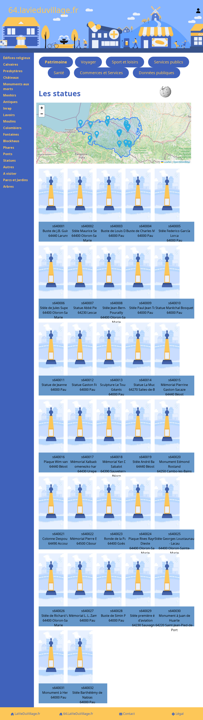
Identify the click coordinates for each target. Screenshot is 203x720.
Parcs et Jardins (15, 180)
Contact (128, 713)
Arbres (8, 186)
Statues (9, 160)
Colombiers (12, 128)
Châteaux (11, 77)
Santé (59, 72)
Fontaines (11, 134)
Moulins (9, 121)
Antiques (10, 102)
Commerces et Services (101, 72)
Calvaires (10, 64)
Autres (8, 167)
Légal (179, 713)
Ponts (7, 154)
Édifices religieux (16, 58)
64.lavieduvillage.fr (43, 9)
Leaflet (167, 161)
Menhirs (9, 95)
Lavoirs (9, 115)
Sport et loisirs (125, 62)
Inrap (7, 108)
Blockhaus (11, 141)
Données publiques (156, 72)
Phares (8, 147)
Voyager (88, 62)
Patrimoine (56, 62)
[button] (130, 144)
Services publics (168, 62)
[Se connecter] (198, 9)
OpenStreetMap (181, 161)
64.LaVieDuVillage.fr (77, 713)
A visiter (9, 173)
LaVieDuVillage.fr (27, 713)
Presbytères (12, 71)
